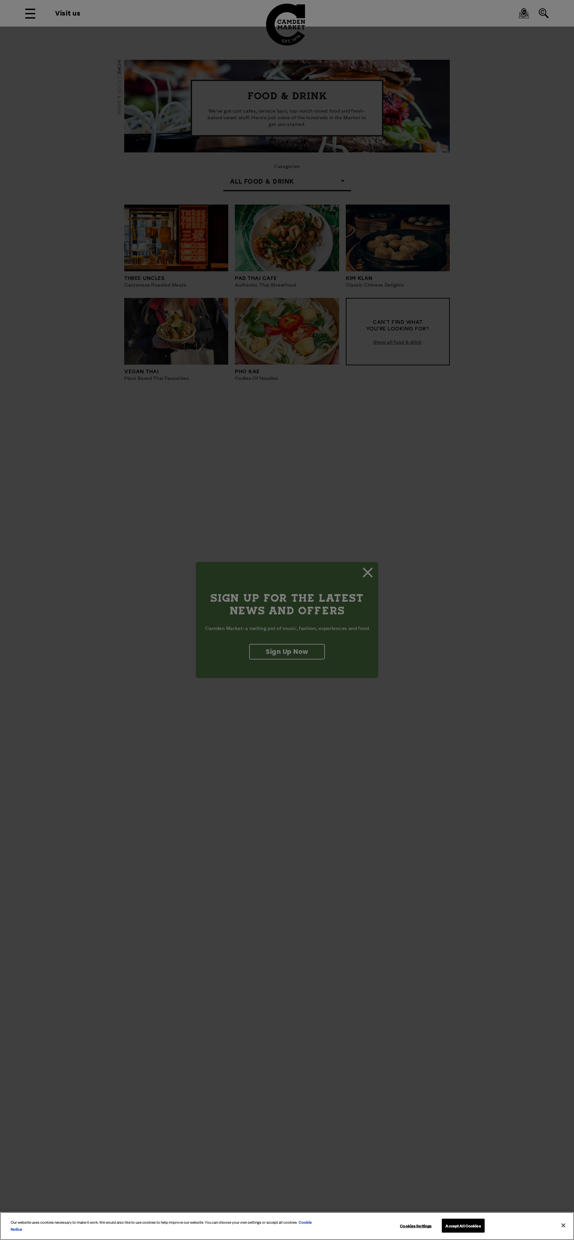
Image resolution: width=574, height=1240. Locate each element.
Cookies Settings (415, 1225)
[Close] (563, 1225)
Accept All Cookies (463, 1225)
